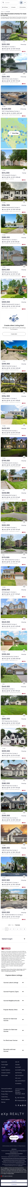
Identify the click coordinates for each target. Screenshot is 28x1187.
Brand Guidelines (5, 1099)
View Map (15, 133)
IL (12, 925)
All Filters (6, 7)
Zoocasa (17, 1064)
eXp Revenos (18, 1072)
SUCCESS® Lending (20, 1070)
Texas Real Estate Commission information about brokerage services (14, 1158)
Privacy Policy (4, 1094)
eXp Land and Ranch (20, 1080)
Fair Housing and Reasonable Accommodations (14, 1153)
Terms (4, 1173)
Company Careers (5, 1072)
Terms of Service (13, 1151)
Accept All (14, 1181)
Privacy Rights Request (7, 1091)
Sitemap (3, 1102)
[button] (14, 938)
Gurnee (17, 925)
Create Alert (14, 334)
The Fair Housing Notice (20, 1162)
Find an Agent (4, 1064)
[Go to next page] (24, 929)
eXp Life (17, 1061)
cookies (5, 1168)
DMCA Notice (14, 1149)
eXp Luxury (18, 1078)
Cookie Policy (4, 1096)
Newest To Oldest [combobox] (14, 7)
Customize (14, 1184)
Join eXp (3, 1067)
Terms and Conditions (6, 1088)
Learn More (20, 1165)
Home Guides (4, 1075)
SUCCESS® (18, 1067)
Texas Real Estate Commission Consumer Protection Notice (14, 1159)
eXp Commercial (19, 1075)
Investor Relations (5, 1070)
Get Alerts (23, 7)
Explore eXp (4, 1061)
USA (9, 925)
